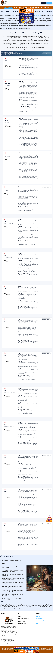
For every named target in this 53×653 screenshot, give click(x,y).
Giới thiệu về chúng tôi (18, 7)
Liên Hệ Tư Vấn (46, 7)
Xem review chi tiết (45, 58)
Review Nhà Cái (26, 7)
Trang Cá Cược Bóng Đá (8, 7)
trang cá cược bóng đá (36, 15)
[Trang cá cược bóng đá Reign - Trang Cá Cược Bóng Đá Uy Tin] (4, 3)
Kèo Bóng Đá (32, 7)
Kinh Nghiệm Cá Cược (39, 7)
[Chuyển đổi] (1, 561)
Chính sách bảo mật (39, 618)
